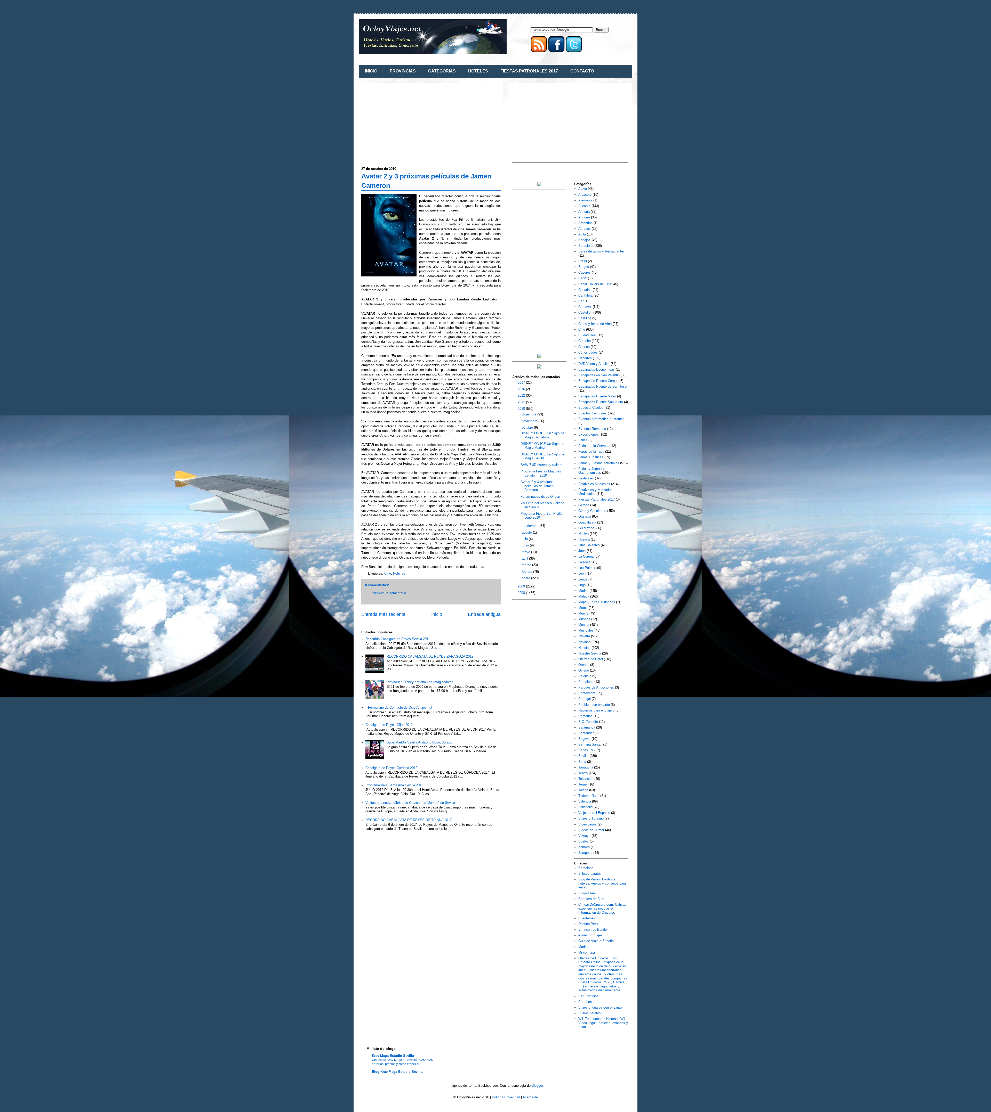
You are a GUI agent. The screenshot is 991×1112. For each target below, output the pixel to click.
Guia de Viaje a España (596, 941)
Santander (586, 733)
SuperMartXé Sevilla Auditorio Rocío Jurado (419, 742)
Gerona (583, 505)
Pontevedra (586, 693)
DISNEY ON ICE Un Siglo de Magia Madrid (542, 446)
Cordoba (584, 341)
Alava (582, 189)
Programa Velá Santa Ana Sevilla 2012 (394, 785)
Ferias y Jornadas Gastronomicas (591, 471)
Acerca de (530, 1097)
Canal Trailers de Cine (594, 284)
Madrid (583, 591)
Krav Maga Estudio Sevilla (393, 1056)
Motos (583, 608)
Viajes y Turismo (591, 818)
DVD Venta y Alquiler (594, 364)
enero (526, 578)
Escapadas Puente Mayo (597, 396)
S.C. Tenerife (588, 722)
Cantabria (585, 295)
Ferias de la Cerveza (593, 446)
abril (525, 558)
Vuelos (583, 841)
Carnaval (585, 307)
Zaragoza (585, 853)
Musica (583, 625)
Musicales (586, 630)
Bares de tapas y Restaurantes (601, 251)
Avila (582, 234)
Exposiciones (588, 434)
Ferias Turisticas (590, 457)
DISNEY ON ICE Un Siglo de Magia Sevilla (542, 456)
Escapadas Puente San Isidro (600, 402)
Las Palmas (587, 568)
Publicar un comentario (389, 593)
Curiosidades (588, 352)
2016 (522, 389)
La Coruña (586, 556)
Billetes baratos (590, 874)
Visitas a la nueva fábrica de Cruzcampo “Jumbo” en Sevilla (410, 803)
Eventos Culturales (592, 413)
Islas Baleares (589, 545)
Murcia (583, 613)
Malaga (583, 596)
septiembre (530, 526)
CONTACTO (582, 71)
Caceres (584, 272)
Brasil (582, 261)
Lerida (582, 579)
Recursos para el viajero (596, 710)
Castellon (585, 312)
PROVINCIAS (403, 71)
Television (585, 779)
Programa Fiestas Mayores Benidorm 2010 (541, 473)
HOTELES (478, 71)
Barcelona (585, 246)
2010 (522, 409)
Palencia (584, 676)
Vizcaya (584, 836)
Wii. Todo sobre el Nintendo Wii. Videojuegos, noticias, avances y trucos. (603, 1023)
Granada (584, 516)
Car (581, 301)
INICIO (371, 71)
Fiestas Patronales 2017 (596, 499)
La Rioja (584, 562)
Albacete (585, 195)
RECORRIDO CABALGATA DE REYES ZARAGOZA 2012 (430, 656)
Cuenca (584, 347)
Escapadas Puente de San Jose (602, 386)
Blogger (537, 1086)
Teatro (583, 773)
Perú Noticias (588, 996)
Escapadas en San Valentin (599, 375)
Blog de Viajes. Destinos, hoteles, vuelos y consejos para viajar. (602, 883)
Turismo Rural (588, 796)
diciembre (529, 414)
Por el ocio (586, 1002)
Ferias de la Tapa (591, 451)
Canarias (585, 290)
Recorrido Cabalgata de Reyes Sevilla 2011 (397, 639)
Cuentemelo (587, 918)
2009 (522, 586)
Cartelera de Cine (591, 899)
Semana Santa (589, 744)
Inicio (436, 614)
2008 (522, 593)
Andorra (584, 217)
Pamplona (585, 682)
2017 (522, 383)
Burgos (583, 267)
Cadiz (582, 278)
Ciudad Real (587, 335)
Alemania (585, 200)
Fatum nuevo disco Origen (540, 496)
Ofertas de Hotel (590, 659)
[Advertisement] (404, 121)
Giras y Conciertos (592, 511)
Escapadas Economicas (596, 369)
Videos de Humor (591, 830)
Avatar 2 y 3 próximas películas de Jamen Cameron (537, 486)
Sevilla (583, 756)
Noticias (399, 573)
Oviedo (583, 670)
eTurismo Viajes (590, 935)
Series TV (585, 750)
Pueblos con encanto (594, 705)
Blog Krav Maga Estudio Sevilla (397, 1072)
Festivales (586, 478)
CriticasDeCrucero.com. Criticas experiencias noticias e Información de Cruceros (602, 908)
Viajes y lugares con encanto (600, 1007)
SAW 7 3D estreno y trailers (541, 465)
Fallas (582, 440)
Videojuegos (587, 824)
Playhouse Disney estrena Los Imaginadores (420, 682)
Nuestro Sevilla (589, 653)
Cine (387, 573)
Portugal (584, 699)
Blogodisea (586, 893)
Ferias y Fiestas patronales (598, 463)
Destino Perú (588, 924)
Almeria (584, 212)
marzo (527, 565)
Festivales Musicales (594, 484)
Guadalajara (587, 522)
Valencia (584, 801)
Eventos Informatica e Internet (601, 419)
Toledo (583, 790)
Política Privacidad (506, 1097)
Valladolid (585, 807)
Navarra (584, 636)
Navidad (584, 642)
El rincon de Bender (593, 929)
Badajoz (584, 240)
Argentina (585, 223)
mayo (526, 552)
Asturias (584, 229)
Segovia (584, 739)
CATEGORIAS (442, 71)
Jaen (582, 551)
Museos (584, 619)
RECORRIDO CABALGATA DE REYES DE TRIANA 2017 (408, 820)
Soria (582, 762)
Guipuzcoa (586, 528)
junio (526, 545)
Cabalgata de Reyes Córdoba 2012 (391, 768)
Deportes (585, 358)
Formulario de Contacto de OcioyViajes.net (400, 707)
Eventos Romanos (592, 429)
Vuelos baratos (589, 1013)
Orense (583, 665)
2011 (522, 402)
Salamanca (586, 727)
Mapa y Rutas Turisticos (596, 602)
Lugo (582, 585)
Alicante (584, 206)
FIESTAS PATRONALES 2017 (529, 71)
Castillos (584, 318)
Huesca (584, 539)
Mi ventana (586, 952)
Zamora (584, 847)
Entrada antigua (484, 614)
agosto (527, 532)
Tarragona (585, 767)
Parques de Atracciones (596, 687)
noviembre (530, 421)
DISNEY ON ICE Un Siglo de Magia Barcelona (542, 435)
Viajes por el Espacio (594, 813)
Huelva (583, 534)
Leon (582, 573)
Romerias (585, 716)
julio (525, 539)
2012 (522, 395)
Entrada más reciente (383, 614)
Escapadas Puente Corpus (598, 381)
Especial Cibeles (590, 408)
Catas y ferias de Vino (595, 324)
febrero (527, 572)
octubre (528, 427)
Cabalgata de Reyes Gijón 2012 (389, 725)
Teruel (582, 784)
